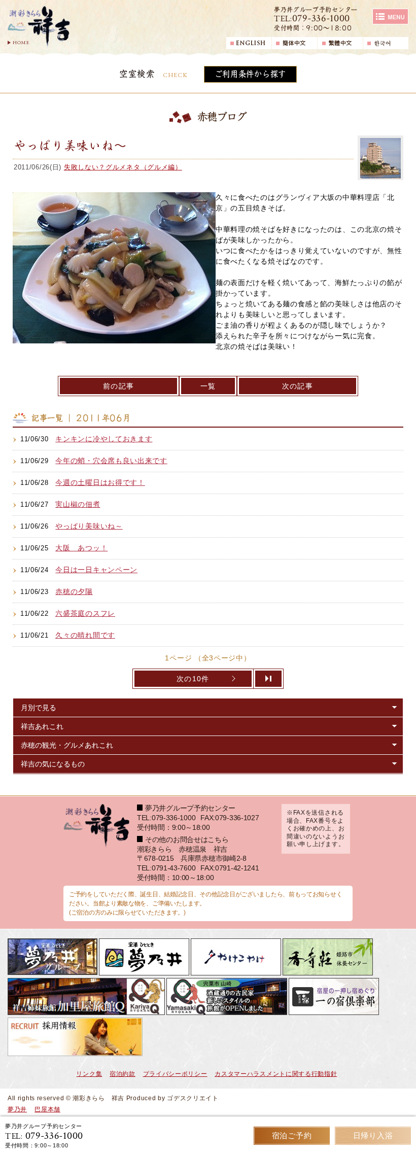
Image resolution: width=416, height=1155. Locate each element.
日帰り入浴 (373, 1135)
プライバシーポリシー (175, 1073)
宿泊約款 (122, 1073)
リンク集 (89, 1073)
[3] (269, 679)
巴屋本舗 (47, 1109)
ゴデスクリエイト (193, 1098)
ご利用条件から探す (250, 74)
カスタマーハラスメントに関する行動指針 (276, 1073)
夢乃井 (17, 1109)
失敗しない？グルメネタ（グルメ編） (123, 167)
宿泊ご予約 (292, 1135)
